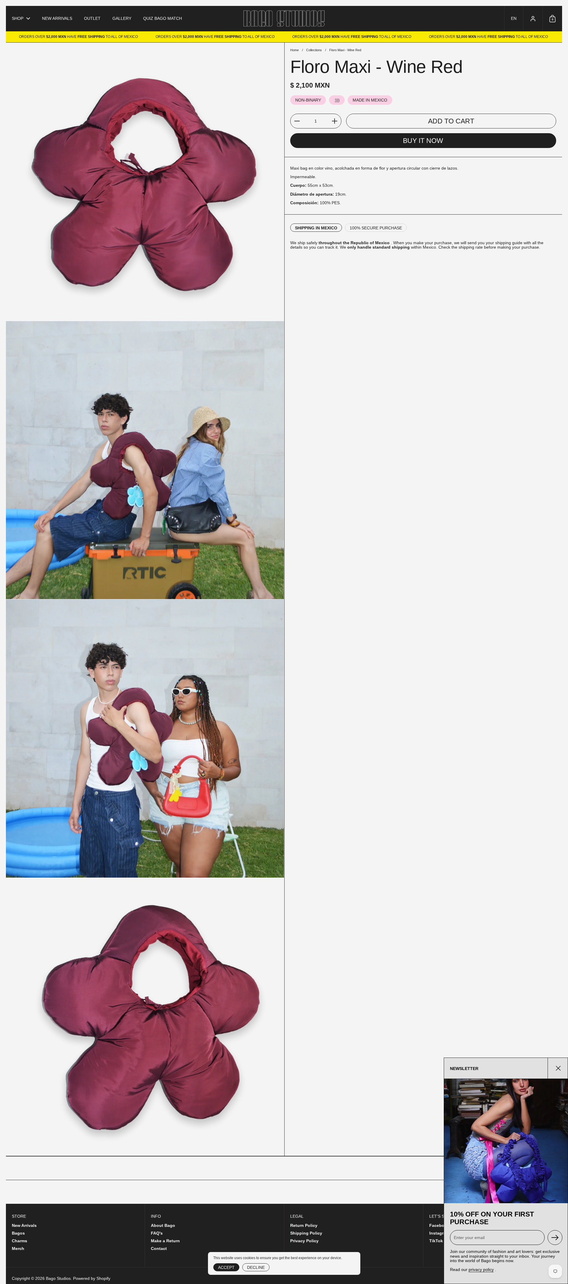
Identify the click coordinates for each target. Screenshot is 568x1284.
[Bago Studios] (284, 18)
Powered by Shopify (91, 1278)
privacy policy (481, 1269)
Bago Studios (58, 1278)
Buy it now (423, 141)
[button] (513, 18)
